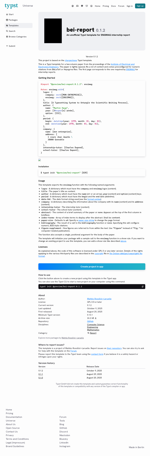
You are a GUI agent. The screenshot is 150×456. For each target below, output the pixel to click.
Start (11, 14)
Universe (10, 420)
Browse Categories (18, 36)
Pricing (106, 6)
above (123, 241)
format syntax (94, 199)
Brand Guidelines (15, 446)
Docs (113, 6)
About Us (11, 424)
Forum (121, 6)
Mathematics (93, 329)
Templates (14, 25)
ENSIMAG (130, 69)
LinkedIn (63, 442)
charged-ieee (71, 60)
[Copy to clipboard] (143, 286)
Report (93, 333)
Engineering (92, 327)
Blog (61, 424)
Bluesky (63, 438)
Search (12, 31)
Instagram (64, 446)
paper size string (86, 220)
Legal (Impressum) (15, 442)
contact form (97, 354)
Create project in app (92, 266)
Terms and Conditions (17, 438)
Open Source (13, 427)
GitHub (90, 321)
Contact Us (12, 431)
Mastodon (64, 435)
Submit (12, 46)
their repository (114, 348)
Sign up (140, 6)
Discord (63, 431)
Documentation (14, 417)
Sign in (130, 6)
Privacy (10, 435)
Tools (62, 420)
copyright (99, 253)
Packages (13, 20)
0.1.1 (41, 374)
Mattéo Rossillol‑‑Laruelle (99, 298)
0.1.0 (41, 377)
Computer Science (95, 324)
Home (97, 6)
